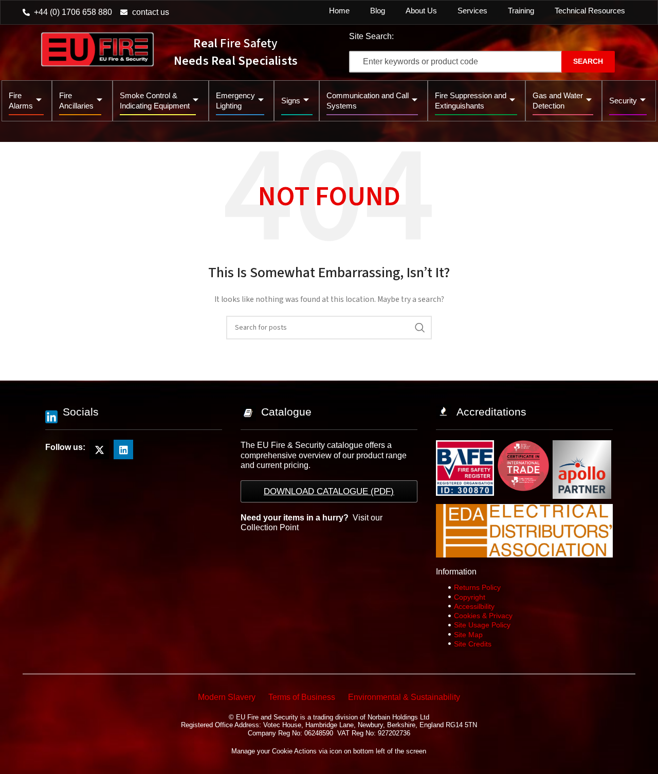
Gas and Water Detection (558, 100)
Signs (290, 100)
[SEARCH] (420, 327)
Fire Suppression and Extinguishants (470, 100)
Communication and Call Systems (367, 100)
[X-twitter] (99, 449)
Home (339, 10)
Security (623, 100)
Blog (377, 10)
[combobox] (465, 62)
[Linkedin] (123, 449)
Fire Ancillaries (76, 100)
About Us (421, 10)
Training (521, 10)
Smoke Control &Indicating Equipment (155, 100)
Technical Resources (590, 10)
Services (472, 10)
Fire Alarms (21, 100)
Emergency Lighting (235, 100)
